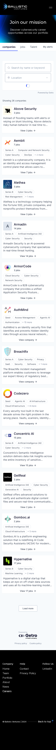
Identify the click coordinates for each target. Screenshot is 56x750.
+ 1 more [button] (29, 196)
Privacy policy (21, 643)
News (5, 686)
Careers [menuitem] (7, 691)
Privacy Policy (28, 673)
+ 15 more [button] (27, 322)
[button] (50, 7)
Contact (24, 668)
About (5, 682)
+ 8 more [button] (32, 406)
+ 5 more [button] (32, 531)
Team (5, 673)
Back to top (44, 721)
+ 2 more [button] (39, 155)
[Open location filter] (47, 77)
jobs (22, 46)
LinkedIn (47, 668)
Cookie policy (36, 643)
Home (5, 668)
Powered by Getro (46, 92)
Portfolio (7, 677)
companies (9, 46)
